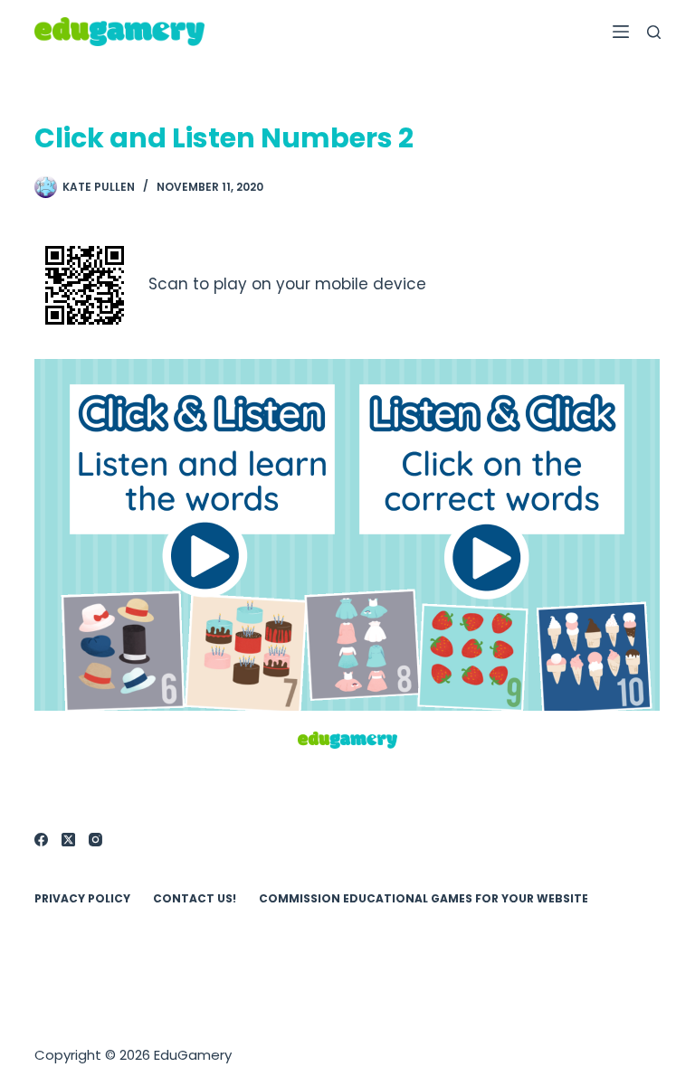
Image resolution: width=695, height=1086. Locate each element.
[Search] (654, 32)
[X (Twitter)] (68, 839)
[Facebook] (41, 839)
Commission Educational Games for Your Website (423, 899)
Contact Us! (194, 899)
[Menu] (621, 32)
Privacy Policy (82, 899)
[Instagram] (95, 839)
